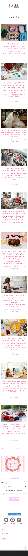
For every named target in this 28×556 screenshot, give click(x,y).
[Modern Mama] (14, 6)
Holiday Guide (20, 88)
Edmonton (6, 46)
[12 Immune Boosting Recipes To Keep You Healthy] (14, 118)
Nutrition (15, 49)
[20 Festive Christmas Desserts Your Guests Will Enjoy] (14, 71)
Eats (24, 44)
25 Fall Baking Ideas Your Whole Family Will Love (14, 348)
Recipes (10, 51)
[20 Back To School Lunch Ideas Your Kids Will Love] (14, 370)
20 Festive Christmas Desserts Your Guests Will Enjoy (14, 95)
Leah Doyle (7, 56)
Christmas (21, 83)
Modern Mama (7, 90)
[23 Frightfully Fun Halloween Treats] (14, 240)
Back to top (14, 554)
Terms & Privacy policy (14, 502)
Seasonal (22, 90)
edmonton (13, 46)
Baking (5, 83)
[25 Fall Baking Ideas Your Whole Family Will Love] (14, 327)
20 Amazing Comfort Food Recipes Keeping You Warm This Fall (14, 218)
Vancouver (17, 51)
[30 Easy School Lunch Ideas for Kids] (14, 32)
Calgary (14, 44)
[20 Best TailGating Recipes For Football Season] (14, 157)
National (9, 49)
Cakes (10, 83)
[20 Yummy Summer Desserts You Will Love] (14, 413)
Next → (20, 449)
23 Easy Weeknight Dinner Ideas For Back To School (14, 305)
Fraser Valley (11, 88)
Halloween (11, 256)
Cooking (19, 44)
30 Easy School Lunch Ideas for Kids (14, 53)
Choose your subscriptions (9, 482)
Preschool (22, 49)
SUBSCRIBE (14, 499)
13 (13, 449)
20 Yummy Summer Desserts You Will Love (14, 434)
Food (18, 46)
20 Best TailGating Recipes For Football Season (14, 178)
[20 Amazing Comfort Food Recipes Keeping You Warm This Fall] (14, 200)
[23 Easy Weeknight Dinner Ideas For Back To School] (14, 284)
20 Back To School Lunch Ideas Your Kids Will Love (14, 391)
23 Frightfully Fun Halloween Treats (14, 263)
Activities (6, 168)
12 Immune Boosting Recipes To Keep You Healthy (14, 135)
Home (24, 298)
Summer (10, 431)
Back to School (6, 44)
